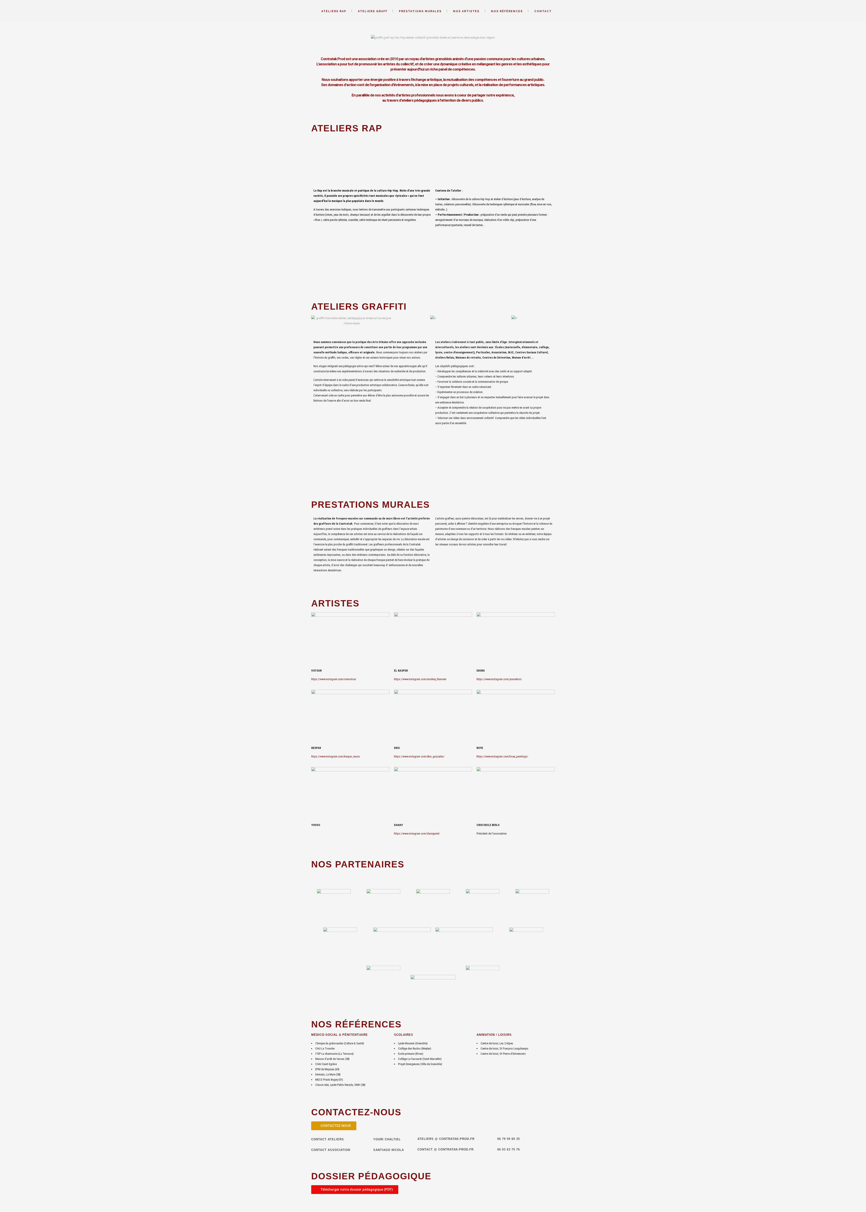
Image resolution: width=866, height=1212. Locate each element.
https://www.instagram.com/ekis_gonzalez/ (419, 756)
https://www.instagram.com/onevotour (333, 679)
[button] (315, 40)
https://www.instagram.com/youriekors (499, 679)
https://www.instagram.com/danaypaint (417, 833)
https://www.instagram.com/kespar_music (335, 756)
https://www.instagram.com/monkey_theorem (420, 679)
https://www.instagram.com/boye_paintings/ (502, 756)
